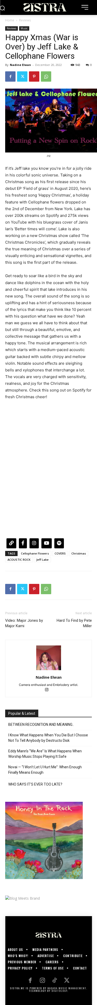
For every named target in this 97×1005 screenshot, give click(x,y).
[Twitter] (22, 76)
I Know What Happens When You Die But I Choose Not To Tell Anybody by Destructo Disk (48, 738)
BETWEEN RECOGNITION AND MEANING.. (41, 724)
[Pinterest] (34, 76)
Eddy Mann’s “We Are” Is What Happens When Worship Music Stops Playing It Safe (45, 754)
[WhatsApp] (46, 76)
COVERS (60, 553)
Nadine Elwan (20, 65)
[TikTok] (54, 981)
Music (24, 28)
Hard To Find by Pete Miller (74, 623)
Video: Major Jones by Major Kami (24, 623)
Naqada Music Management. (67, 988)
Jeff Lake (42, 559)
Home (9, 20)
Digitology (59, 991)
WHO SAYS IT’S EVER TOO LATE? (35, 784)
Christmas (78, 553)
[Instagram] (48, 690)
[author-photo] (48, 670)
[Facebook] (10, 76)
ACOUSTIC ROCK (19, 559)
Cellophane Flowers (35, 553)
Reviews (25, 20)
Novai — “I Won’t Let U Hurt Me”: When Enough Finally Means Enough (45, 769)
